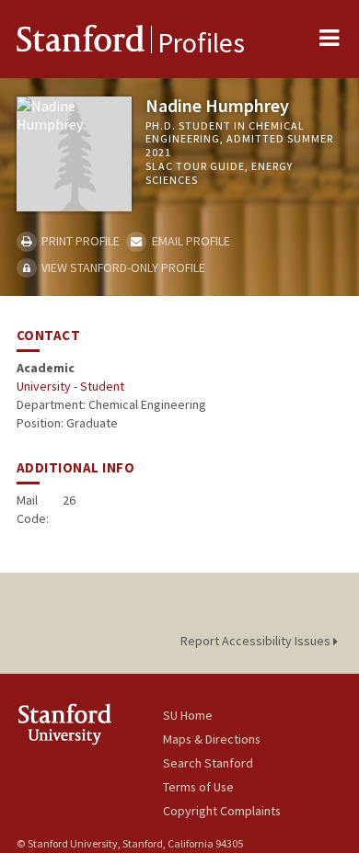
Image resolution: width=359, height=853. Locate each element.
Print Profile (79, 241)
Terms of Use (198, 787)
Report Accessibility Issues (256, 640)
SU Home (188, 715)
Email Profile (189, 241)
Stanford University (90, 723)
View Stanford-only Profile (122, 267)
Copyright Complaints (222, 810)
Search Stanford (208, 763)
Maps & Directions (212, 739)
